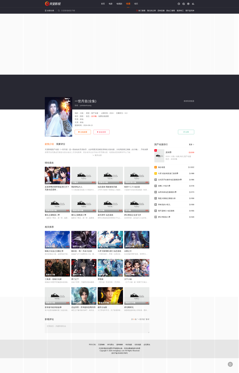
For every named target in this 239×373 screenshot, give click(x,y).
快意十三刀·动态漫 (132, 187)
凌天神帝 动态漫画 (105, 215)
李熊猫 (100, 279)
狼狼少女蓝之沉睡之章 (54, 251)
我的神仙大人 (77, 187)
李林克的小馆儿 (164, 205)
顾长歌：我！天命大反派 (81, 251)
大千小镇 (128, 279)
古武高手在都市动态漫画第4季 (170, 180)
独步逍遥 (161, 167)
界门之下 (75, 279)
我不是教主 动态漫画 (166, 211)
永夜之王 (128, 251)
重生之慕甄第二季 (52, 215)
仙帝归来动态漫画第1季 (167, 192)
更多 (191, 144)
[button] (50, 144)
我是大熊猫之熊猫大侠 (167, 198)
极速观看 (101, 132)
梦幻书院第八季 (164, 217)
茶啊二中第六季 (164, 186)
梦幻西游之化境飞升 (132, 215)
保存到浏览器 (189, 101)
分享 (186, 132)
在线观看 (82, 132)
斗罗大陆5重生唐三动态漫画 (109, 251)
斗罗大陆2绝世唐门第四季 (168, 173)
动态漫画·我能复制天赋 (107, 187)
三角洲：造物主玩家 (53, 279)
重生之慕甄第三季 (78, 215)
